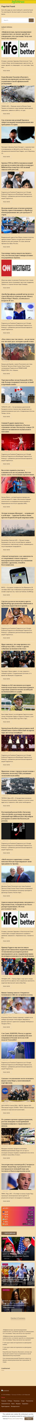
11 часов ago (6, 320)
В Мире (5, 1238)
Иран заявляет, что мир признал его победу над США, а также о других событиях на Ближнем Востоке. (15, 646)
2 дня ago (5, 929)
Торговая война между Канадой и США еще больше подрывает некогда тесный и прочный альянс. (17, 382)
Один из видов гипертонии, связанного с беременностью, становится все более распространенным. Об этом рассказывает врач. (17, 905)
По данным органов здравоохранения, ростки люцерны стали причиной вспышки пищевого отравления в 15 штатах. (17, 1122)
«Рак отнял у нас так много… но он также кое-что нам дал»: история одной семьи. (18, 340)
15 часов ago (6, 361)
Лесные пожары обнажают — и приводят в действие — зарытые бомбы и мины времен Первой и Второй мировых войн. (17, 515)
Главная (3, 1401)
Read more (6, 70)
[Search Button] (31, 20)
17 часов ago (6, 452)
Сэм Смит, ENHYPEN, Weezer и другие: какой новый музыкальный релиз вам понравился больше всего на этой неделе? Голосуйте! (16, 1036)
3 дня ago (6, 1258)
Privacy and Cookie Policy (15, 1419)
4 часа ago (5, 58)
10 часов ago (6, 234)
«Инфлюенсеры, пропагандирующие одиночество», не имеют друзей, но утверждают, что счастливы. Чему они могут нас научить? (16, 35)
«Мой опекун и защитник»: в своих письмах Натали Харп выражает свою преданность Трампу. (16, 861)
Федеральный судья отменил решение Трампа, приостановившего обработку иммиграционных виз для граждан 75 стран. (16, 211)
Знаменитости (5, 1404)
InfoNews (18, 1)
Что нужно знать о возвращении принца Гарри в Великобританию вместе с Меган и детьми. (16, 1279)
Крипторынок (5, 1406)
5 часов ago (5, 144)
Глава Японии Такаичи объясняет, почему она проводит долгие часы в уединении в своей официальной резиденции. (15, 80)
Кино (12, 1404)
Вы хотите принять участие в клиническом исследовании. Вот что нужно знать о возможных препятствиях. (18, 472)
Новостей (27, 1394)
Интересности (15, 1406)
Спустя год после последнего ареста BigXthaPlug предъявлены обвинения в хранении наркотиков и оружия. (17, 603)
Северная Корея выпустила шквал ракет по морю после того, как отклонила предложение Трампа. (16, 1254)
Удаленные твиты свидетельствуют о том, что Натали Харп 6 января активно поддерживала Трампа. (17, 255)
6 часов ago (5, 189)
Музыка (18, 1404)
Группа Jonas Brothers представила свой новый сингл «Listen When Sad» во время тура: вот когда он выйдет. (17, 730)
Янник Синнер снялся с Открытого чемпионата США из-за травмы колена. (17, 994)
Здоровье (6, 1290)
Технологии (29, 1401)
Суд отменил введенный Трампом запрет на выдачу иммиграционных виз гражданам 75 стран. (17, 122)
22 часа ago (5, 585)
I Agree (28, 1419)
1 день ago (5, 669)
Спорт (23, 1401)
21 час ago (5, 494)
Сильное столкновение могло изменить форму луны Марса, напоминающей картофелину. (17, 1081)
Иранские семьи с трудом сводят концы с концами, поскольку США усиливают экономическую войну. (18, 773)
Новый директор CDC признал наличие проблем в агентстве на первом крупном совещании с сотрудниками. (15, 1304)
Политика (16, 1401)
